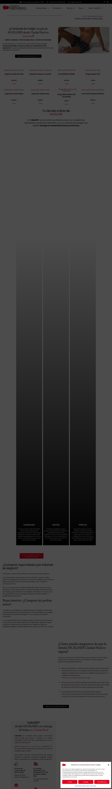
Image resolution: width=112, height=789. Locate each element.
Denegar (85, 782)
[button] (108, 765)
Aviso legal (93, 786)
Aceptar (70, 782)
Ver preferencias (101, 782)
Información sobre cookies (82, 786)
